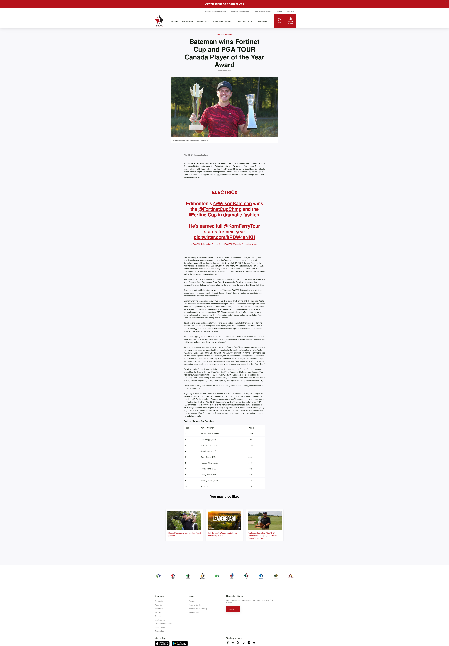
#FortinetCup (203, 214)
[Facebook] (227, 642)
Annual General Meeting (198, 608)
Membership (187, 21)
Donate (279, 11)
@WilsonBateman (232, 203)
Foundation (159, 608)
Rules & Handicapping (222, 21)
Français (290, 11)
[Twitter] (238, 642)
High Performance (244, 21)
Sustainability (160, 631)
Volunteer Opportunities (163, 623)
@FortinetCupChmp (219, 209)
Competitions (202, 21)
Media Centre (160, 620)
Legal (191, 595)
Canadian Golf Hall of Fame (215, 11)
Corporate (159, 595)
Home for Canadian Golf (240, 11)
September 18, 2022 (250, 244)
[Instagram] (233, 642)
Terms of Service (195, 605)
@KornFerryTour (242, 225)
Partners (158, 612)
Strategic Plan (194, 612)
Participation (262, 21)
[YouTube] (254, 642)
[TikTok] (243, 642)
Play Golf (174, 21)
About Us (158, 605)
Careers (158, 616)
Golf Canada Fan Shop (263, 11)
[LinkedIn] (248, 642)
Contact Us (159, 601)
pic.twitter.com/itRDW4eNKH (224, 237)
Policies (191, 601)
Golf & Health (160, 627)
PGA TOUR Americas (224, 34)
